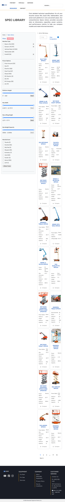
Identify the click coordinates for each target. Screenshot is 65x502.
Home (3, 35)
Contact (22, 8)
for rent (22, 474)
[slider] (3, 93)
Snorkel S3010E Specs (56, 347)
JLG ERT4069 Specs (43, 143)
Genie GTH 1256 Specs (56, 225)
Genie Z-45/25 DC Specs (56, 180)
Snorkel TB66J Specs (56, 308)
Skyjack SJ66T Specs (43, 345)
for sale (22, 477)
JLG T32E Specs (43, 59)
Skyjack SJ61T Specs (55, 101)
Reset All (10, 38)
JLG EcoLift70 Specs (56, 266)
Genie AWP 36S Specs (56, 61)
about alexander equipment (39, 476)
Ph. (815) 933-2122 (56, 480)
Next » (42, 458)
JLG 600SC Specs (43, 426)
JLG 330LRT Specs (56, 387)
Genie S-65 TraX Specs (43, 102)
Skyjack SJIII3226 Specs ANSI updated (43, 388)
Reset (32, 95)
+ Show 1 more (7, 166)
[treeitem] (18, 44)
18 (56, 455)
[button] (18, 44)
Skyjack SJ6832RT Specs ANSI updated (43, 309)
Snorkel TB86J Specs (43, 223)
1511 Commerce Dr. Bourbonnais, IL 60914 (56, 486)
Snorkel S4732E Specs (56, 427)
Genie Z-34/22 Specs (43, 263)
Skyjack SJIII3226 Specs (43, 182)
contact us (55, 476)
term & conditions (39, 485)
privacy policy (40, 481)
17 (53, 455)
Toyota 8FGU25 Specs (56, 144)
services (22, 480)
